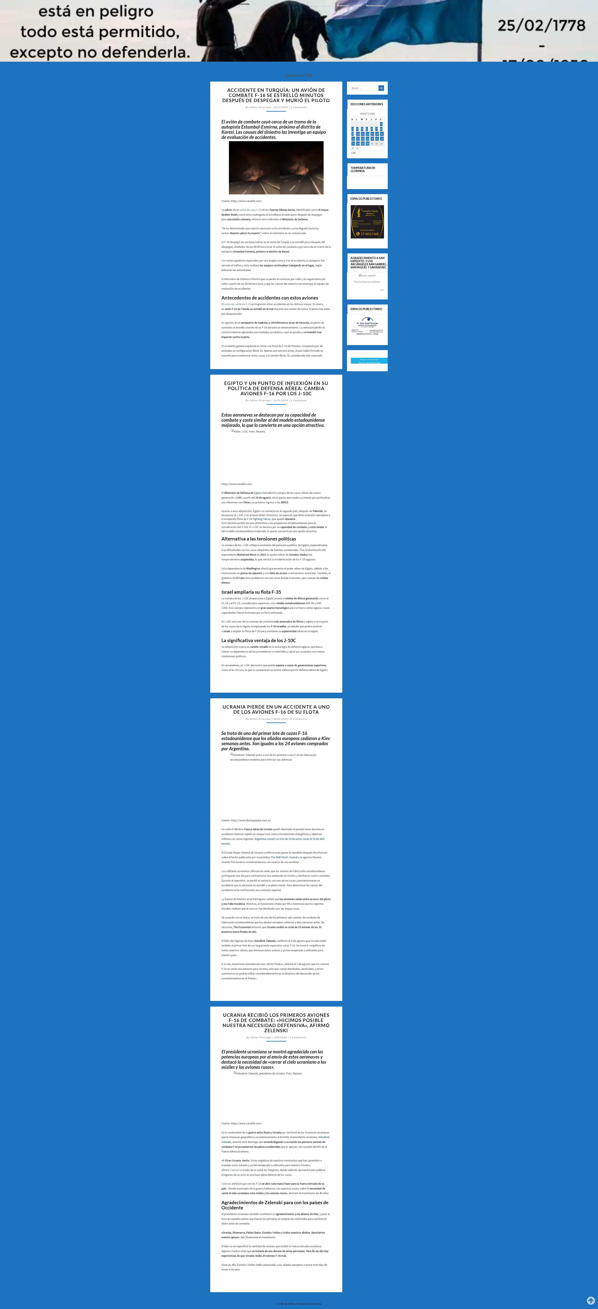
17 (358, 138)
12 (367, 133)
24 (358, 143)
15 (382, 133)
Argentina (343, 5)
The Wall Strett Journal (284, 857)
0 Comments (299, 107)
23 (353, 143)
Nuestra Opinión (375, 5)
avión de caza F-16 (250, 210)
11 (362, 133)
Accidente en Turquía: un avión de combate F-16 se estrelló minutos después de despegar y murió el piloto (276, 95)
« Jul (353, 152)
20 (372, 138)
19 (367, 138)
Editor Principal (260, 107)
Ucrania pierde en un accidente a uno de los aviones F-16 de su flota (276, 709)
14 (377, 133)
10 (358, 133)
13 (372, 133)
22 (382, 138)
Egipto (258, 493)
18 (362, 138)
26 (367, 143)
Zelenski (235, 1170)
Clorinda (312, 5)
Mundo (357, 5)
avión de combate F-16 (237, 304)
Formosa (327, 5)
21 (377, 138)
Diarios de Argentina (369, 362)
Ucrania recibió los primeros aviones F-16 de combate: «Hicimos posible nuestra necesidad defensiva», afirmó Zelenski (276, 1022)
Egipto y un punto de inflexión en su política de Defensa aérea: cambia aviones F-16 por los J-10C (276, 388)
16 (353, 138)
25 (362, 143)
